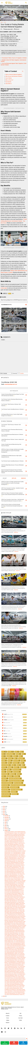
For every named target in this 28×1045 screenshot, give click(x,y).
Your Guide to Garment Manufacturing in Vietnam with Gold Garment (12, 316)
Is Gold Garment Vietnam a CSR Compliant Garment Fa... (15, 831)
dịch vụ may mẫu (17, 782)
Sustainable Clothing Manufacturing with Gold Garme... (15, 980)
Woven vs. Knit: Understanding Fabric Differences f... (14, 839)
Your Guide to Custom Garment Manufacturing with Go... (15, 944)
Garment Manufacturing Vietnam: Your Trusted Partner (15, 985)
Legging (3, 760)
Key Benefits (8, 81)
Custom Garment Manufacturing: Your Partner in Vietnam (15, 850)
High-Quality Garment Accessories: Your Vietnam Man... (15, 911)
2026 (4, 806)
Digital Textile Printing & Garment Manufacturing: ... (14, 895)
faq (21, 751)
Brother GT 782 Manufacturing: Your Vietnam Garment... (15, 962)
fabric (18, 765)
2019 (4, 996)
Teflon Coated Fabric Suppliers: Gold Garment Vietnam (15, 886)
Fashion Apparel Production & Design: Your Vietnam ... (15, 934)
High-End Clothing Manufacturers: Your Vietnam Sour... (15, 857)
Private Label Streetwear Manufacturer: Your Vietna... (14, 844)
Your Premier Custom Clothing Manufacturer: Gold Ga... (15, 943)
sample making (5, 791)
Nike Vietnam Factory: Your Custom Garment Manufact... (15, 907)
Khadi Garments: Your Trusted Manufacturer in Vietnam (15, 852)
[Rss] (1, 1028)
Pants (3, 776)
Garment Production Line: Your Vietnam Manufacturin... (15, 948)
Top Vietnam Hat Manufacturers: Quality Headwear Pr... (15, 961)
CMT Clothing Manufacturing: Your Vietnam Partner (14, 861)
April (6, 825)
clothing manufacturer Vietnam (15, 780)
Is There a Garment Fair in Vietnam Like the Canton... (14, 836)
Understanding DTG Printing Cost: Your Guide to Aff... (14, 849)
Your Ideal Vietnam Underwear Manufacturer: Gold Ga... (15, 963)
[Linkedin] (18, 1028)
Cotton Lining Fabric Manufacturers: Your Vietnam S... (14, 888)
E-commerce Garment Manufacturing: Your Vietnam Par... (15, 936)
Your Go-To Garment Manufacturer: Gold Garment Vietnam (15, 925)
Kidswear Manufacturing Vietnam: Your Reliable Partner (15, 974)
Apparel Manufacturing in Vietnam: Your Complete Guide (15, 832)
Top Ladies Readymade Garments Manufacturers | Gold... (15, 921)
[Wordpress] (5, 1028)
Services (10, 758)
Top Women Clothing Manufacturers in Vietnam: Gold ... (15, 909)
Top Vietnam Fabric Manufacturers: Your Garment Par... (15, 900)
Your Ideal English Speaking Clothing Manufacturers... (15, 904)
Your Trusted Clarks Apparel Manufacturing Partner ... (14, 984)
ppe (22, 765)
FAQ (20, 1013)
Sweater (3, 762)
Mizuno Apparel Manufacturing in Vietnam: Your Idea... (15, 970)
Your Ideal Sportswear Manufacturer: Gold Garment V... (15, 939)
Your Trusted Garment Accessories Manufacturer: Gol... (15, 913)
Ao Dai (3, 771)
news (5, 22)
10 (3, 692)
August (6, 820)
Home (2, 22)
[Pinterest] (14, 1028)
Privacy (20, 1015)
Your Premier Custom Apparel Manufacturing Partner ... (15, 950)
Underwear (4, 778)
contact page (4, 288)
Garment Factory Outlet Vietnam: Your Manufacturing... (15, 956)
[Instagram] (5, 1032)
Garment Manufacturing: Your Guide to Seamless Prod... (15, 922)
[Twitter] (8, 1028)
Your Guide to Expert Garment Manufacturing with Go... (15, 930)
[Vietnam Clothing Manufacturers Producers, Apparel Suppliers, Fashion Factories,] (9, 3)
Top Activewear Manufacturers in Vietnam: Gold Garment (15, 957)
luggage (10, 767)
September (7, 819)
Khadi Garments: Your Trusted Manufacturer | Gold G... (15, 877)
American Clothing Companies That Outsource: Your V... (15, 938)
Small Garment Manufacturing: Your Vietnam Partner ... (15, 868)
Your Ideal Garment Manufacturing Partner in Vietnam (14, 917)
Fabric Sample (5, 773)
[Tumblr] (11, 1028)
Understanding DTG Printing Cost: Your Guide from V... (15, 859)
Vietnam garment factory (14, 778)
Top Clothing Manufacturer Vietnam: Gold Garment (14, 952)
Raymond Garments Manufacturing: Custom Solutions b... (15, 856)
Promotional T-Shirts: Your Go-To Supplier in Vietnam (14, 58)
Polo (3, 753)
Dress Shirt (20, 758)
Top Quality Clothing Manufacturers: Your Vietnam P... (14, 884)
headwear (22, 767)
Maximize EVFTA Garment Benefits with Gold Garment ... (15, 835)
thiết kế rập (14, 793)
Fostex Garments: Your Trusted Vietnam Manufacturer (14, 972)
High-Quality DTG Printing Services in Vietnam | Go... (14, 908)
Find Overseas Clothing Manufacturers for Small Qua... (15, 862)
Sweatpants (9, 776)
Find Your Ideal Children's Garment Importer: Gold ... (14, 879)
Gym (3, 756)
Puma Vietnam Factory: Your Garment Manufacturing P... (15, 977)
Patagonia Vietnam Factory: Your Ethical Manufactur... (14, 968)
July (5, 822)
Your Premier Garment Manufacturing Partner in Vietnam (15, 918)
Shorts (14, 756)
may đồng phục (10, 753)
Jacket (22, 760)
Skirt (20, 756)
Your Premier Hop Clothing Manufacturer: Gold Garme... (15, 927)
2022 (4, 811)
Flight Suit (12, 773)
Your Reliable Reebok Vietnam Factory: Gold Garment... (15, 897)
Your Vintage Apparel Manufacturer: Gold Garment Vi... (15, 935)
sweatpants (13, 791)
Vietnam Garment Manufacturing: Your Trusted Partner (15, 954)
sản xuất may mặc (6, 793)
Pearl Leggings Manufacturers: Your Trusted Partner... (14, 947)
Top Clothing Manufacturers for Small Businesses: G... (14, 871)
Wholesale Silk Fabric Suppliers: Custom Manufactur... (15, 845)
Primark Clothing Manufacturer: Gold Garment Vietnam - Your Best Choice (14, 221)
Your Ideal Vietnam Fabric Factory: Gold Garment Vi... (14, 949)
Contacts (7, 1015)
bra (15, 758)
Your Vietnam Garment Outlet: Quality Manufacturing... (14, 981)
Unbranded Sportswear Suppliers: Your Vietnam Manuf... (15, 881)
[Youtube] (2, 1032)
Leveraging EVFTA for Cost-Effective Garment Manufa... (15, 834)
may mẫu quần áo (14, 787)
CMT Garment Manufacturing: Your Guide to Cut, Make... (15, 993)
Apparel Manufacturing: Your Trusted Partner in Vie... (14, 929)
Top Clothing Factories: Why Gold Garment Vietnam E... (15, 865)
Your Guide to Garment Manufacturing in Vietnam (14, 983)
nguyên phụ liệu (5, 789)
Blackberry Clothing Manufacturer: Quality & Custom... (14, 858)
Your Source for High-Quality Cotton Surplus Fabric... (14, 885)
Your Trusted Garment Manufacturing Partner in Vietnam (15, 926)
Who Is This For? (9, 80)
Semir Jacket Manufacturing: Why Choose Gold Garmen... (15, 916)
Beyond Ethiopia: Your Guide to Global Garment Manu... (15, 924)
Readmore (16, 532)
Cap (23, 753)
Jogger (8, 769)
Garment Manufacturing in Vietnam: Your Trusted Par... (15, 953)
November (7, 817)
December (7, 815)
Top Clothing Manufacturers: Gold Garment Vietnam (14, 863)
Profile (20, 1020)
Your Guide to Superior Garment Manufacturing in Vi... (14, 840)
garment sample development (17, 785)
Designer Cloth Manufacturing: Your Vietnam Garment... (15, 915)
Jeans (3, 769)
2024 (4, 809)
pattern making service (16, 789)
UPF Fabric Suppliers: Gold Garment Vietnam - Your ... (15, 866)
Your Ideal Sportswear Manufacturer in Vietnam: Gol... (14, 894)
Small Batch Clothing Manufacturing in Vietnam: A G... (14, 841)
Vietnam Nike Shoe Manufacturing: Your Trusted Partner (15, 906)
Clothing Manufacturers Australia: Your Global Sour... (14, 848)
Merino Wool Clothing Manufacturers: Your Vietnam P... (15, 854)
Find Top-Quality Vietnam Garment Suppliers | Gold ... (14, 893)
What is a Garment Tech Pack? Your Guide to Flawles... (15, 838)
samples (9, 751)
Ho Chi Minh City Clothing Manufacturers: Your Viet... (14, 891)
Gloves (18, 773)
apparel (9, 760)
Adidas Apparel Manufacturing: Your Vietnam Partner (14, 902)
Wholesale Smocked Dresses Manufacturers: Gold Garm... (15, 880)
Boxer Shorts (16, 771)
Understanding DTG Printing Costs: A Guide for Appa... (15, 976)
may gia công (4, 787)
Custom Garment (5, 765)
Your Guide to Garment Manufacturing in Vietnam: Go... (15, 994)
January (6, 830)
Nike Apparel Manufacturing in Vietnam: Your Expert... (14, 971)
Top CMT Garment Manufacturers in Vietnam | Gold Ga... (15, 958)
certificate (4, 780)
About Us (7, 1013)
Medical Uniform (16, 769)
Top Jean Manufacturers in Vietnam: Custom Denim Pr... (15, 843)
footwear (4, 758)
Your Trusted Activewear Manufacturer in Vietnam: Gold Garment (12, 697)
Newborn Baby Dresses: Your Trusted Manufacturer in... (15, 940)
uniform (16, 767)
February (6, 828)
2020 (4, 814)
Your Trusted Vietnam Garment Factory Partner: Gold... (15, 986)
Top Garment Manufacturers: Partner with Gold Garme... (15, 931)
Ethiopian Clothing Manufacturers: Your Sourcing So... (14, 876)
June (6, 823)
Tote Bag (16, 776)
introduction (15, 762)
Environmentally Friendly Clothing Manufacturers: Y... (14, 889)
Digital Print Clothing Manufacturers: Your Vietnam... (14, 875)
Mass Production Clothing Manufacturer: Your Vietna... (15, 867)
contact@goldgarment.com (10, 384)
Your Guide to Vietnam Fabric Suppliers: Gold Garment (15, 903)
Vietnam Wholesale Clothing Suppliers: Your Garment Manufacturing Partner (11, 658)
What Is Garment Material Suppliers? (14, 74)
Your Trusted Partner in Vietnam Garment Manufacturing (15, 990)
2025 (4, 808)
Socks (13, 765)
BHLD (21, 762)
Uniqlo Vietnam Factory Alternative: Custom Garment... (15, 967)
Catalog (7, 1020)
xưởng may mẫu (5, 796)
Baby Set (9, 771)
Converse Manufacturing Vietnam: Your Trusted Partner (15, 966)
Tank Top (4, 767)
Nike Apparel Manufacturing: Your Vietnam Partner (14, 899)
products (8, 756)
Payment (7, 1022)
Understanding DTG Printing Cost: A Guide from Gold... (15, 847)
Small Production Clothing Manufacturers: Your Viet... (14, 890)
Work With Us (9, 83)
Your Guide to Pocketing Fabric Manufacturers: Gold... (14, 872)
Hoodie (17, 753)
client (9, 762)
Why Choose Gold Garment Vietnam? (14, 76)
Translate (22, 373)
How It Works (9, 78)
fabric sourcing (5, 785)
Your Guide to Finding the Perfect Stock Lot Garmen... (14, 870)
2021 (4, 812)
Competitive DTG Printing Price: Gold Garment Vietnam (15, 989)
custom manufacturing (7, 782)
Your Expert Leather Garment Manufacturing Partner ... (15, 912)
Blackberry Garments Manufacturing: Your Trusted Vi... (15, 920)
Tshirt (16, 751)
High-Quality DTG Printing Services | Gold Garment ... (14, 965)
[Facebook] (24, 1028)
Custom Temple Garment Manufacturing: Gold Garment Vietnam (11, 639)
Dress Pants (16, 760)
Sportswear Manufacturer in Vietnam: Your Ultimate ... (14, 898)
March (6, 827)
